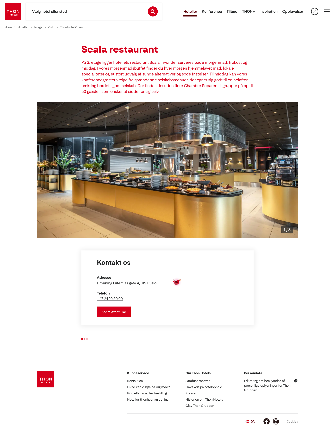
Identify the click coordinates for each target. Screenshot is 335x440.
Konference (212, 12)
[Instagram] (276, 421)
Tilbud (232, 12)
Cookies (292, 421)
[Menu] (326, 11)
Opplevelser (292, 12)
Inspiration (269, 12)
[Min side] (314, 11)
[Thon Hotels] (13, 11)
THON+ (248, 12)
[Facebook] (266, 421)
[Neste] (293, 170)
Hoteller (190, 12)
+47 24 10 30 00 (110, 299)
